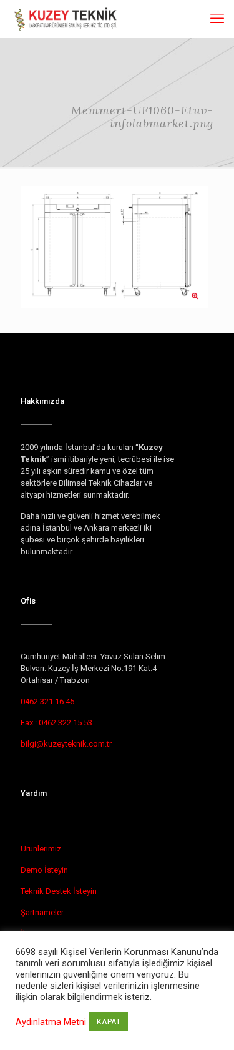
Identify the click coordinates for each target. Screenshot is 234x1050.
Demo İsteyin (44, 870)
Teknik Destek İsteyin (59, 891)
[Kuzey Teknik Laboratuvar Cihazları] (66, 18)
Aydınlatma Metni (51, 1022)
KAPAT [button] (108, 1021)
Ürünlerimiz (41, 848)
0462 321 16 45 (47, 701)
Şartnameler (42, 912)
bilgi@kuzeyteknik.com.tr (66, 743)
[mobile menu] (217, 18)
